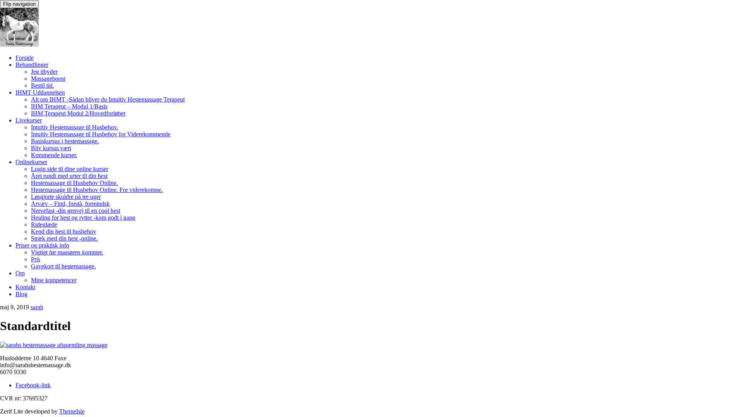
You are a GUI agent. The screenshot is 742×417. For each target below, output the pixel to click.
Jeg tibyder (44, 71)
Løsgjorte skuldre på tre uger (66, 196)
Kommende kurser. (54, 155)
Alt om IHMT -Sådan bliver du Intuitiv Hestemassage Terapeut (108, 99)
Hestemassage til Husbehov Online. (74, 183)
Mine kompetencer (54, 280)
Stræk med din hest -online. (64, 238)
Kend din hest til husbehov (63, 231)
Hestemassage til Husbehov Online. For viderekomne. (97, 189)
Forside (24, 57)
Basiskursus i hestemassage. (65, 141)
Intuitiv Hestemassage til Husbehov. (74, 127)
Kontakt (25, 287)
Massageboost (48, 78)
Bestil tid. (42, 85)
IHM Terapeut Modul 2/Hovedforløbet (78, 113)
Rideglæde (44, 224)
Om (20, 273)
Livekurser (28, 120)
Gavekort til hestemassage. (63, 266)
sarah (37, 307)
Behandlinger (31, 64)
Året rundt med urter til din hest (69, 176)
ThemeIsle (72, 411)
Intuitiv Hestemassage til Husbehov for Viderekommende (100, 134)
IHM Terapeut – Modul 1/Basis (69, 106)
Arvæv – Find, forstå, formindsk (70, 203)
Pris (35, 259)
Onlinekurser (31, 162)
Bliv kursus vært (51, 148)
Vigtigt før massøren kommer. (67, 252)
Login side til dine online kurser (69, 169)
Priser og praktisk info (42, 245)
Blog (21, 294)
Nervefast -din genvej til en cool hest (75, 210)
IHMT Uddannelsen (40, 92)
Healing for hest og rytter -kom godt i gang (83, 217)
